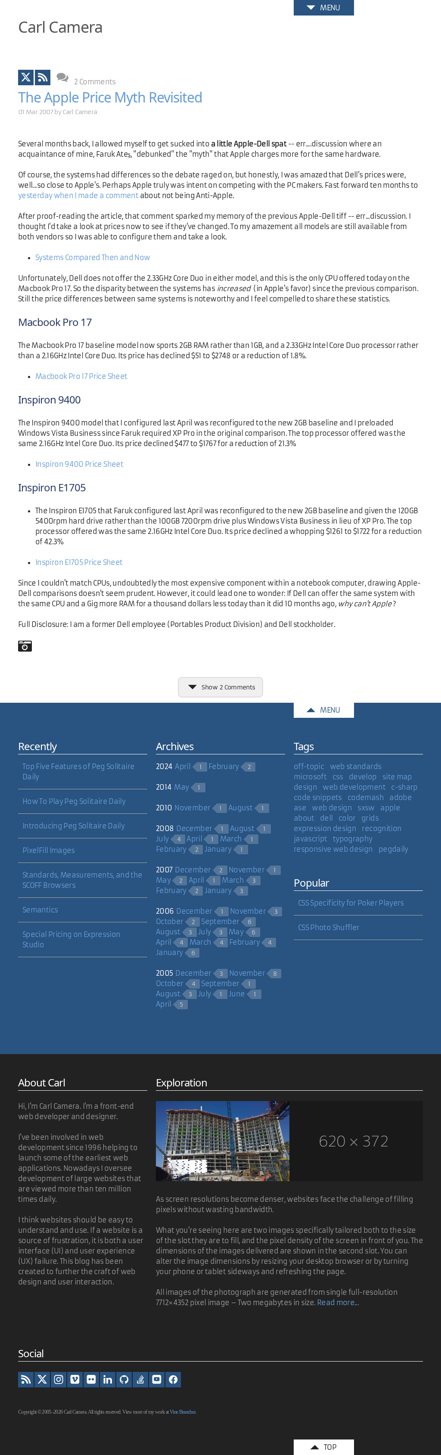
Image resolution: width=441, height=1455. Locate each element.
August (240, 808)
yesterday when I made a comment (78, 195)
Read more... (338, 1302)
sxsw (365, 808)
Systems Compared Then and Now (92, 257)
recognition (381, 828)
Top (330, 1447)
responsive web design (333, 849)
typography (353, 839)
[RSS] (26, 1379)
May (181, 787)
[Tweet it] (26, 77)
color (347, 818)
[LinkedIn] (107, 1379)
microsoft (310, 776)
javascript (310, 839)
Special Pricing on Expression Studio (71, 939)
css (337, 776)
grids (370, 818)
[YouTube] (157, 1379)
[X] (42, 1379)
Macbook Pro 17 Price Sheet (81, 376)
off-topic (309, 766)
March (231, 839)
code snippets (318, 797)
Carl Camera (60, 26)
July (162, 839)
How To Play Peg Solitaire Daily (73, 801)
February (223, 766)
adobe (400, 797)
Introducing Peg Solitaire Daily (73, 826)
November (192, 808)
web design (332, 808)
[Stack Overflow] (140, 1379)
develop (363, 776)
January (218, 849)
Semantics (40, 910)
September (220, 921)
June (237, 994)
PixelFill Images (48, 850)
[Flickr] (91, 1379)
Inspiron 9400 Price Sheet (79, 464)
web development (354, 787)
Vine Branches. (183, 1412)
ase (300, 808)
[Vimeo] (75, 1379)
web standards (356, 766)
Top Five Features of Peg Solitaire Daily (78, 771)
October (169, 921)
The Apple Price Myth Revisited (110, 97)
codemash (366, 797)
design (305, 787)
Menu (330, 7)
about (304, 818)
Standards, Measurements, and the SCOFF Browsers (82, 880)
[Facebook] (173, 1379)
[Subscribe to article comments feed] (42, 77)
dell (326, 818)
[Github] (124, 1379)
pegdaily (393, 849)
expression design (325, 828)
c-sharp (404, 787)
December (194, 828)
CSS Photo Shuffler (328, 927)
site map (397, 776)
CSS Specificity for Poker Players (351, 903)
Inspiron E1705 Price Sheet (78, 562)
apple (390, 808)
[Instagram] (58, 1379)
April (182, 766)
